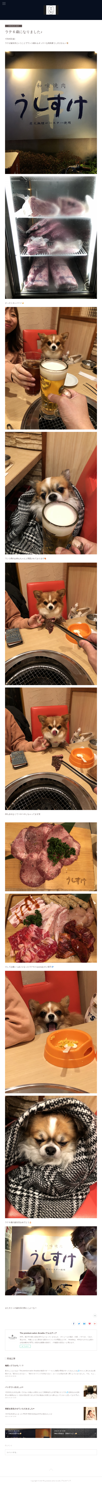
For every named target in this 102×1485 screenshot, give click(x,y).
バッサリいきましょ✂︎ (14, 1387)
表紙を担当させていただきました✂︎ (20, 1408)
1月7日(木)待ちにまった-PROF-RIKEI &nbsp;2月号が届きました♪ (28, 1414)
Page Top (51, 1470)
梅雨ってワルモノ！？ (14, 1365)
